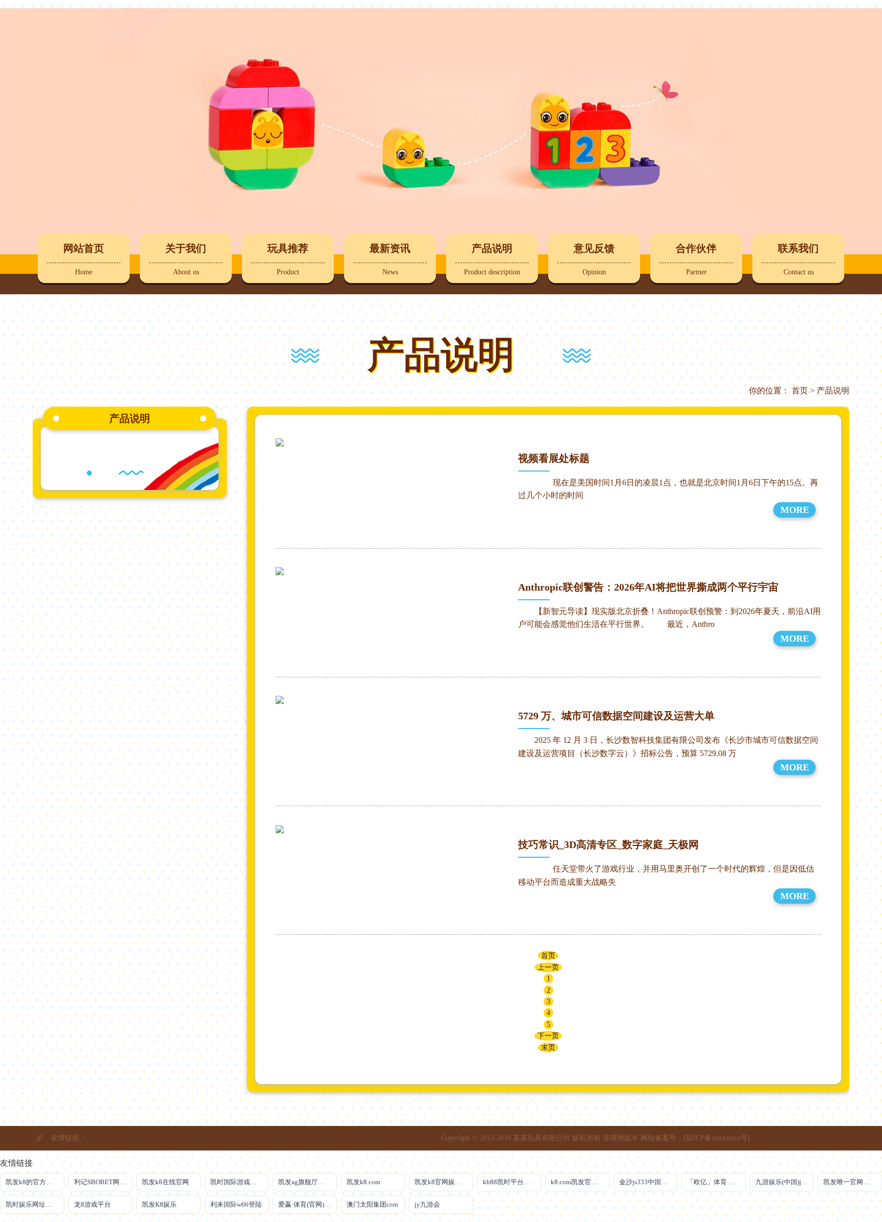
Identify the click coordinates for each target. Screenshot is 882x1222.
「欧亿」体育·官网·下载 (716, 1182)
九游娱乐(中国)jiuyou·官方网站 (784, 1182)
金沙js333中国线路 (646, 1182)
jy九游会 (427, 1204)
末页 (548, 1047)
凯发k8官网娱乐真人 (443, 1182)
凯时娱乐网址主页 (32, 1204)
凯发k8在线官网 (165, 1182)
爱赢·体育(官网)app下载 (307, 1204)
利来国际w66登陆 (236, 1204)
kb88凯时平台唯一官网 (512, 1182)
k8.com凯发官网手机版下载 (580, 1182)
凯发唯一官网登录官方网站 (852, 1182)
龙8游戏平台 (92, 1204)
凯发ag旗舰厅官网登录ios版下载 (307, 1182)
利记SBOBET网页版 (103, 1182)
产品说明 (833, 390)
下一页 (548, 1036)
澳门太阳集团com (372, 1204)
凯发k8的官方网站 (32, 1182)
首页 (800, 390)
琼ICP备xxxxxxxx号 (716, 1138)
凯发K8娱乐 (159, 1204)
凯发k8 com (363, 1182)
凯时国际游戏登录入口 (239, 1182)
